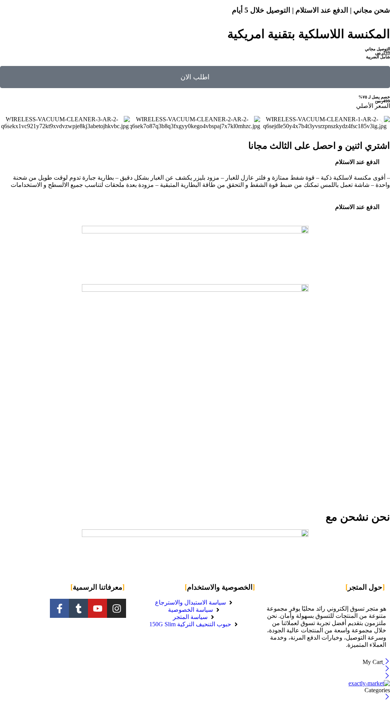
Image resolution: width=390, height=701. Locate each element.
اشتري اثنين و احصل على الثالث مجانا (319, 146)
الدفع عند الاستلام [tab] (357, 162)
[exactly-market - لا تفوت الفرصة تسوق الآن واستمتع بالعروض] (369, 683)
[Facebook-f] (59, 608)
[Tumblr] (78, 608)
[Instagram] (116, 608)
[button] (8, 123)
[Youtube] (97, 608)
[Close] (386, 662)
